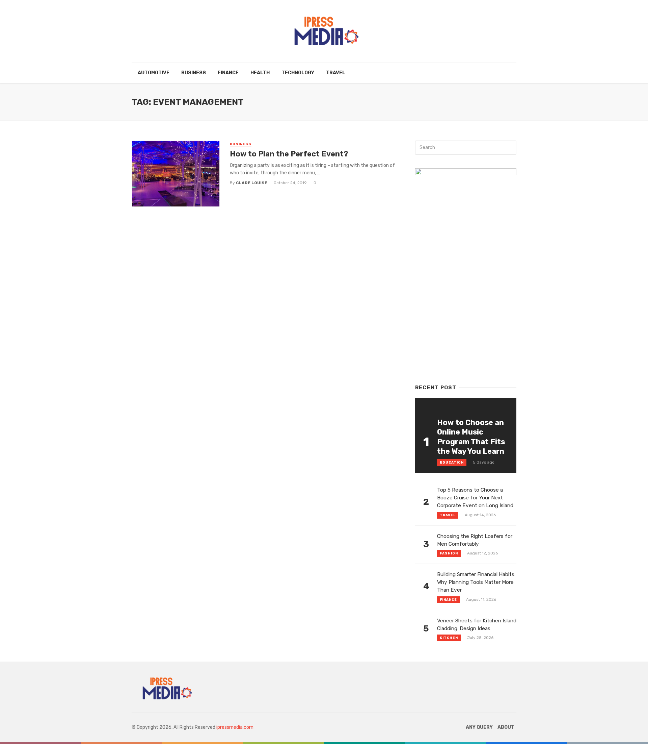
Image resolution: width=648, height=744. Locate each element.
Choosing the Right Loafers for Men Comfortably (474, 540)
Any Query (479, 727)
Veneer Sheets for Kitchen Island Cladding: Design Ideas (476, 624)
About (505, 727)
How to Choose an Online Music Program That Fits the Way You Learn (471, 436)
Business (193, 73)
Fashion (449, 553)
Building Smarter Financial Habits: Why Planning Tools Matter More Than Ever (476, 582)
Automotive (153, 73)
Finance (228, 73)
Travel (335, 73)
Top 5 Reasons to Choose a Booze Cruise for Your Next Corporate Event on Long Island (475, 498)
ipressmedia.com (234, 727)
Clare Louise (251, 182)
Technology (297, 73)
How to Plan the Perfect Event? (289, 154)
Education (452, 463)
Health (260, 73)
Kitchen (449, 638)
